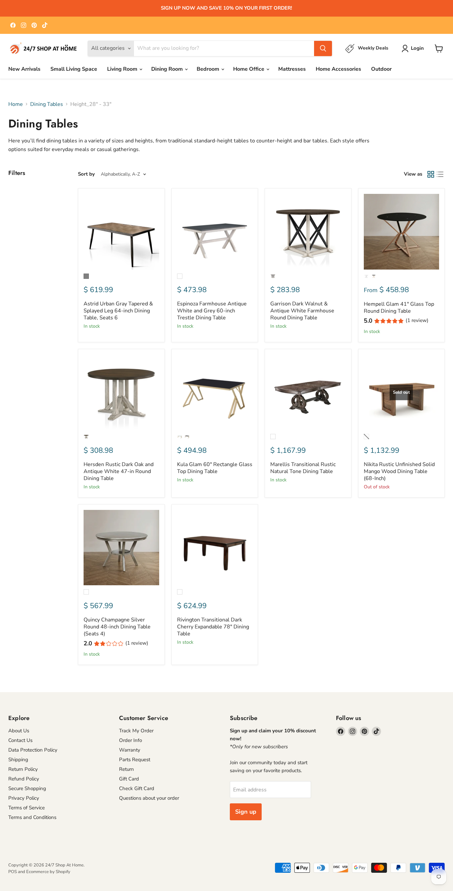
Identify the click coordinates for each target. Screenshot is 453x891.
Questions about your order (149, 798)
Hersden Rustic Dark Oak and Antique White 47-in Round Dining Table (119, 471)
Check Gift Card (136, 788)
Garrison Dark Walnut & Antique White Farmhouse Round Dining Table (302, 310)
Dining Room (167, 69)
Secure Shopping (27, 788)
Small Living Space (73, 69)
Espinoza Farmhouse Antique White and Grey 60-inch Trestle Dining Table (212, 310)
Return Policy (23, 769)
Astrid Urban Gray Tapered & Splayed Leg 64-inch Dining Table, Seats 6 (118, 310)
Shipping (18, 759)
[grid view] (430, 174)
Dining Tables (46, 104)
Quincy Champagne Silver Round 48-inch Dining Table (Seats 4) (117, 626)
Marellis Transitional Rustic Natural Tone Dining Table (303, 468)
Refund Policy (23, 778)
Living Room (123, 69)
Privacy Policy (23, 798)
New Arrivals (24, 69)
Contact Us (20, 740)
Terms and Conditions (32, 817)
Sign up (245, 812)
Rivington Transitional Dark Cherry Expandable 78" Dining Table (213, 626)
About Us (18, 730)
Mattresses (292, 69)
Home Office (249, 69)
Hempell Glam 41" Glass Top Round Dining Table (399, 307)
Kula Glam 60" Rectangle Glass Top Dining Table (214, 468)
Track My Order (136, 730)
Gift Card (129, 778)
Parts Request (134, 759)
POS (12, 872)
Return (126, 769)
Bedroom (209, 69)
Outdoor (381, 69)
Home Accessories (338, 69)
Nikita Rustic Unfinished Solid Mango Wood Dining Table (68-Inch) (399, 471)
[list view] (440, 174)
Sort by (86, 174)
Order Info (130, 740)
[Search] (323, 48)
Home (15, 104)
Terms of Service (26, 807)
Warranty (129, 750)
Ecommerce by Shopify (48, 872)
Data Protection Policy (32, 750)
